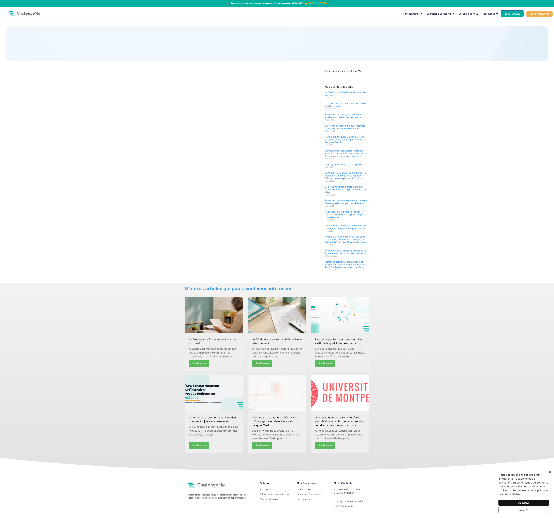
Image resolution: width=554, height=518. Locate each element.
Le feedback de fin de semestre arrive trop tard (345, 94)
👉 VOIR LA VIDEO (315, 3)
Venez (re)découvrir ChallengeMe (343, 164)
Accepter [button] (523, 502)
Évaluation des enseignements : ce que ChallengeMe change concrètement (346, 202)
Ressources (488, 13)
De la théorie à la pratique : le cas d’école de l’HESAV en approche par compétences (344, 214)
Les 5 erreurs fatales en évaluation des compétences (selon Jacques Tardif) (346, 227)
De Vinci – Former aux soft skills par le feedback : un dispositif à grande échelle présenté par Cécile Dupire (345, 175)
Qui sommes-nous (468, 13)
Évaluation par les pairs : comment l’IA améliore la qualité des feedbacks (345, 116)
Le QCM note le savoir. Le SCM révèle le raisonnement (345, 105)
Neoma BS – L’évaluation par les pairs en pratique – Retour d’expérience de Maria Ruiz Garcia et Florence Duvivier (345, 239)
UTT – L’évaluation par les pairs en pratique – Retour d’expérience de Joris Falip (346, 189)
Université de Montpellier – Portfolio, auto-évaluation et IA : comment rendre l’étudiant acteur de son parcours (346, 153)
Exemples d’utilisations (439, 13)
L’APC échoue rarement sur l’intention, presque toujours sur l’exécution (345, 127)
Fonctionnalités (411, 13)
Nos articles (303, 499)
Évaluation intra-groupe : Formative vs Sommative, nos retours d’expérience (345, 252)
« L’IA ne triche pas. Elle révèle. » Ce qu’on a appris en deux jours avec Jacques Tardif (344, 139)
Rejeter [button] (523, 510)
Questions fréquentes (309, 494)
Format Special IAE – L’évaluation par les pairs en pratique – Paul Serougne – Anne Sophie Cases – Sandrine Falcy (346, 264)
